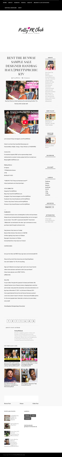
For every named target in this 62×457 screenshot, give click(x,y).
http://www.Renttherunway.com (20, 144)
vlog (46, 191)
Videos (47, 183)
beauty (47, 185)
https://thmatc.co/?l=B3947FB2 (28, 146)
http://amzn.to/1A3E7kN (21, 233)
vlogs (46, 193)
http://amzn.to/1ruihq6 (16, 230)
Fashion (47, 181)
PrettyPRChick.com (19, 454)
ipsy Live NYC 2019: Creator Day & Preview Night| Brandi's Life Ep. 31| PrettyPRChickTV (12, 364)
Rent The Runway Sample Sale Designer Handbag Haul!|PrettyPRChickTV (21, 66)
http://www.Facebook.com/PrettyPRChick (19, 199)
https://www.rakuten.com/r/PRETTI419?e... (14, 272)
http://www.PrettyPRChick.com (14, 193)
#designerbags (15, 306)
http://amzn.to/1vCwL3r (20, 240)
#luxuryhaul (22, 306)
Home (21, 403)
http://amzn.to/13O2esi (15, 238)
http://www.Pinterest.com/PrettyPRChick (19, 204)
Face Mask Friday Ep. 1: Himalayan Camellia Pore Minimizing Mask (11, 385)
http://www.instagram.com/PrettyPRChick (20, 196)
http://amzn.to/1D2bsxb (19, 235)
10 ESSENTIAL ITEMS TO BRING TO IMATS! (15, 417)
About (10, 2)
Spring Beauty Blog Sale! (15, 424)
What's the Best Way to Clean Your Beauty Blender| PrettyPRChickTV (29, 364)
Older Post (35, 403)
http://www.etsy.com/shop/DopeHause (23, 259)
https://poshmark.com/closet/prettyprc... (14, 183)
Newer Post (7, 403)
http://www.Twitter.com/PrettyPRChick (18, 201)
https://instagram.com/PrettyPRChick (20, 138)
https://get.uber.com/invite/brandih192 (27, 253)
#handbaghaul (7, 306)
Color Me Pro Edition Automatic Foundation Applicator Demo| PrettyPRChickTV (11, 443)
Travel (23, 2)
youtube (47, 195)
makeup (47, 187)
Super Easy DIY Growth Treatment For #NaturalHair (15, 433)
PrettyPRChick (16, 78)
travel (47, 189)
